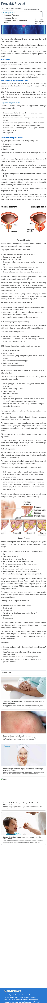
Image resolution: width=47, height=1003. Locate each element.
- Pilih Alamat (42, 20)
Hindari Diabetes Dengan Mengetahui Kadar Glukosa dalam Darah (23, 803)
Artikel (6, 23)
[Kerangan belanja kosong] (7, 4)
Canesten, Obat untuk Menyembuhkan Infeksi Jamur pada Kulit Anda (23, 702)
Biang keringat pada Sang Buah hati (17, 736)
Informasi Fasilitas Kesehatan (15, 20)
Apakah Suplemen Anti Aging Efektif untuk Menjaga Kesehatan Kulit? (23, 769)
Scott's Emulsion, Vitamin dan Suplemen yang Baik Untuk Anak (22, 838)
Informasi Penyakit (11, 15)
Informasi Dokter (10, 18)
